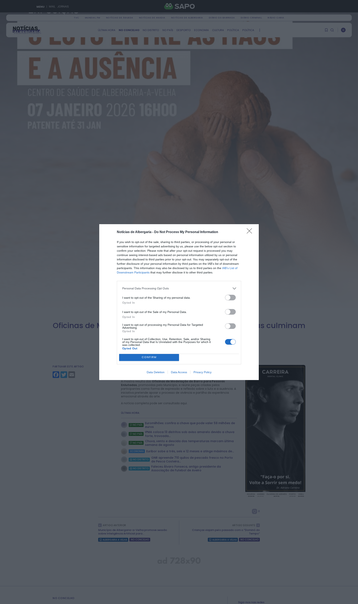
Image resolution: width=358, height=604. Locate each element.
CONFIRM (149, 357)
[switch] (230, 297)
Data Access (179, 372)
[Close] (251, 232)
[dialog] (179, 302)
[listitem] (179, 288)
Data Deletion (155, 372)
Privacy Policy (203, 372)
